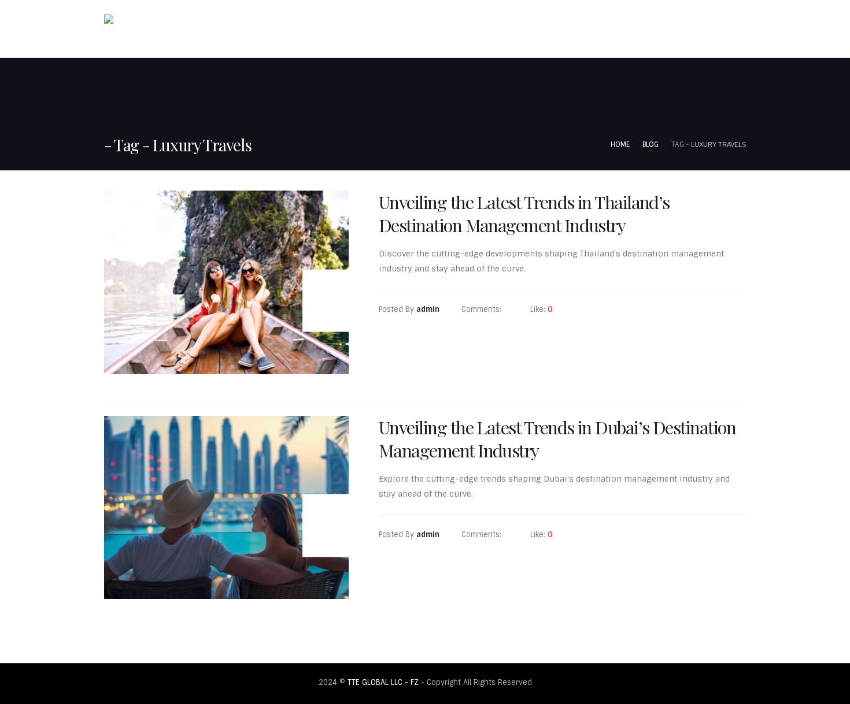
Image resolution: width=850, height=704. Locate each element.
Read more (417, 352)
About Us (619, 30)
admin (427, 309)
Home (572, 30)
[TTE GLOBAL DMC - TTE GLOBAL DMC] (127, 28)
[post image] (226, 282)
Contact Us (677, 30)
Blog (727, 30)
